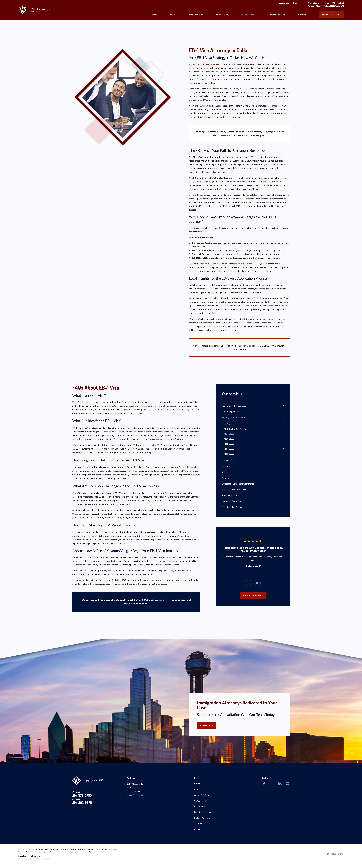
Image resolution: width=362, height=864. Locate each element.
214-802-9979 (334, 6)
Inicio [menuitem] (172, 14)
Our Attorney (200, 800)
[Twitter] (272, 783)
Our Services (200, 806)
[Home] (34, 10)
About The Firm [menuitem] (195, 14)
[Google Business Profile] (288, 783)
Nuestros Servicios (203, 812)
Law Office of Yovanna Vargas (205, 64)
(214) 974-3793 (269, 345)
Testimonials (283, 3)
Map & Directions (135, 795)
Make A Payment (202, 818)
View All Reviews (253, 595)
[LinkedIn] (280, 783)
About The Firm (201, 795)
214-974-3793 (334, 3)
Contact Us (206, 725)
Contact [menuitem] (302, 14)
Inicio (196, 789)
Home (197, 783)
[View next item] (257, 583)
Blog (295, 3)
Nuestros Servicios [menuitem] (276, 14)
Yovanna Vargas (245, 263)
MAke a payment (331, 14)
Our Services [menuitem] (248, 14)
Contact (198, 829)
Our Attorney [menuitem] (222, 14)
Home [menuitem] (154, 14)
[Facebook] (264, 783)
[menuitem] (251, 406)
